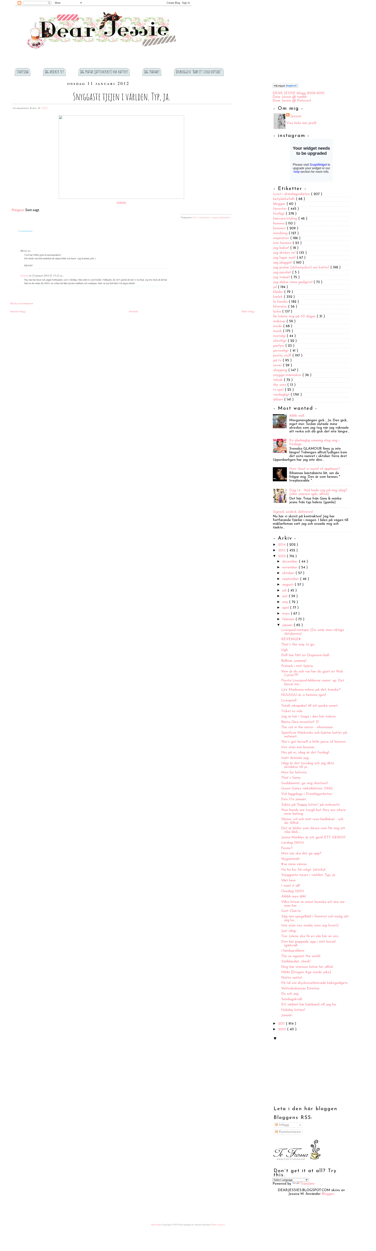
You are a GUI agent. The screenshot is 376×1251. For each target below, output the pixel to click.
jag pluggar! (283, 263)
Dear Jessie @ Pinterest (292, 101)
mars (286, 614)
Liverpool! (288, 700)
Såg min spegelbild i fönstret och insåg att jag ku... (315, 918)
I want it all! (290, 886)
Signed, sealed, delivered (293, 512)
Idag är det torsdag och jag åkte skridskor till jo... (307, 765)
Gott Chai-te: (291, 911)
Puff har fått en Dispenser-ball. (305, 655)
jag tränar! (282, 277)
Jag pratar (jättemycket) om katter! (104, 72)
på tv (278, 360)
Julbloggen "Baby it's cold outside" (199, 72)
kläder (278, 292)
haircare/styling (285, 218)
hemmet (280, 228)
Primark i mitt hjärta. (297, 666)
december (290, 561)
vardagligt (282, 395)
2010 (282, 1029)
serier (278, 365)
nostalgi (280, 336)
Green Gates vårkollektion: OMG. (307, 788)
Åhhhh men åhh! (293, 896)
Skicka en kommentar (21, 303)
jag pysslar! (282, 272)
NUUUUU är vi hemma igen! (303, 695)
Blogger (328, 1194)
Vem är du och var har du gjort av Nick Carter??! (312, 673)
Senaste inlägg (18, 311)
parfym (279, 346)
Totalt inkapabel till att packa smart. (309, 706)
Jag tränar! (151, 72)
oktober (289, 573)
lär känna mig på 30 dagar (295, 316)
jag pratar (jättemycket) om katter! (301, 267)
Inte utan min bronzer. (298, 747)
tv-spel (279, 390)
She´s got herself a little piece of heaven (313, 742)
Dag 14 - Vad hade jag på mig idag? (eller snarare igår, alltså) (318, 492)
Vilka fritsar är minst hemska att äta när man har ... (313, 904)
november (290, 567)
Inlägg (283, 1125)
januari (288, 625)
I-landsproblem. (293, 951)
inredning (281, 233)
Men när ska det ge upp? (301, 853)
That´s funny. (291, 778)
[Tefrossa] (297, 1163)
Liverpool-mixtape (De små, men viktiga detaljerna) (312, 632)
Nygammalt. (290, 859)
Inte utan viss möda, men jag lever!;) (310, 925)
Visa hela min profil (301, 123)
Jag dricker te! (54, 72)
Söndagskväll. (292, 999)
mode (278, 326)
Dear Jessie (156, 1224)
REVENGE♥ (291, 639)
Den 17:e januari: (293, 799)
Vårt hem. (288, 880)
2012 (282, 556)
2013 (282, 550)
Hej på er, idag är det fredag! (305, 752)
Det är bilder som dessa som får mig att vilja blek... (313, 830)
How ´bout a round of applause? (314, 469)
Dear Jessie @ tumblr (290, 97)
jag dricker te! (284, 253)
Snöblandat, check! (295, 961)
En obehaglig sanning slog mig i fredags (314, 442)
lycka (277, 311)
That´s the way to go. (298, 644)
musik (278, 331)
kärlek (278, 297)
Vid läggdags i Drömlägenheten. (307, 794)
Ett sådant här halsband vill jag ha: (308, 1004)
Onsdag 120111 (292, 891)
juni (285, 596)
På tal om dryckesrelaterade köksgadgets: (314, 983)
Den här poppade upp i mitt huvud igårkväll (308, 943)
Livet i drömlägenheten (292, 194)
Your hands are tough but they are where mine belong (313, 812)
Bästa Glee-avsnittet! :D (300, 722)
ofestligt (280, 341)
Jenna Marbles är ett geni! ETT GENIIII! (313, 837)
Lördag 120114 (292, 843)
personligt (281, 351)
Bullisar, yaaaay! (293, 661)
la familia (281, 302)
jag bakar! (281, 248)
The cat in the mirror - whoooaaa (307, 727)
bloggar (280, 204)
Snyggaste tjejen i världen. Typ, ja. (121, 96)
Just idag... (289, 931)
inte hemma (283, 243)
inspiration (205, 217)
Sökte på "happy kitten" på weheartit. (310, 805)
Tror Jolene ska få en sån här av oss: (310, 936)
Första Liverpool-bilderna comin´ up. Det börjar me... (312, 682)
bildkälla (121, 202)
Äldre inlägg (248, 311)
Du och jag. (290, 994)
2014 (282, 545)
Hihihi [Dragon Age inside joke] (306, 972)
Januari (286, 1015)
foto (195, 217)
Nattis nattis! (291, 978)
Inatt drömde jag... (295, 758)
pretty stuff (282, 355)
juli (285, 590)
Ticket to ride (292, 711)
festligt (279, 214)
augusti (288, 585)
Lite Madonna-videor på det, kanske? (310, 690)
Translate (307, 1184)
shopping (280, 370)
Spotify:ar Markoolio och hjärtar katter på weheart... (314, 734)
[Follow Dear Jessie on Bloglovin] (285, 87)
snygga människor (221, 217)
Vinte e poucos (218, 1224)
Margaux (18, 210)
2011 (282, 1024)
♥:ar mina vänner (294, 864)
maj (285, 602)
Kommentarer (289, 1132)
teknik (278, 380)
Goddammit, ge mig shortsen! (304, 783)
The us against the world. (301, 956)
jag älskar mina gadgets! (293, 282)
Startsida (22, 72)
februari (289, 619)
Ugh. (284, 650)
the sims (280, 385)
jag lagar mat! (285, 258)
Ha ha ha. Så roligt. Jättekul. (303, 870)
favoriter (280, 209)
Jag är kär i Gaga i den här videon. (308, 716)
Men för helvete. (294, 772)
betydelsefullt (284, 199)
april (286, 608)
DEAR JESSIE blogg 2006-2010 (298, 93)
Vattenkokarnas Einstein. (300, 988)
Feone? (286, 848)
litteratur (280, 307)
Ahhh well (296, 416)
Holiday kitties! (293, 1010)
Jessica (24, 275)
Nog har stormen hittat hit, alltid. (307, 967)
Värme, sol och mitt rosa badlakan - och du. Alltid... (312, 821)
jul (275, 287)
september (291, 579)
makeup (280, 321)
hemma (279, 223)
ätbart (278, 399)
